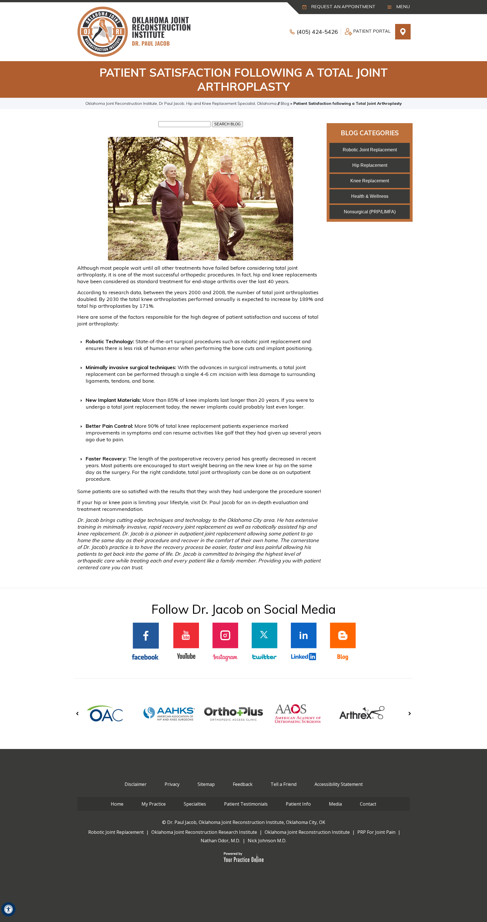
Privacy (172, 784)
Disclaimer (136, 784)
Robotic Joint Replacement (370, 149)
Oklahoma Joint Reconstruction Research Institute (204, 832)
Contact (368, 804)
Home (117, 804)
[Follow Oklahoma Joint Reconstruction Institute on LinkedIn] (304, 642)
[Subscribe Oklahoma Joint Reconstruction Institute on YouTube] (186, 642)
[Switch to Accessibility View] (8, 909)
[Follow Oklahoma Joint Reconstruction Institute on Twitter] (264, 642)
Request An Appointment (342, 6)
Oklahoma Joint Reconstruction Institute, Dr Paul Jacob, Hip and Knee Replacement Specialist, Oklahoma (180, 103)
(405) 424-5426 (317, 31)
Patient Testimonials (246, 804)
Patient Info (298, 804)
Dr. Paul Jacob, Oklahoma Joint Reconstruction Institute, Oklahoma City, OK (246, 822)
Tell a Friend (283, 784)
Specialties (195, 804)
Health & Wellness (369, 196)
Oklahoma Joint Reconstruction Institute (307, 832)
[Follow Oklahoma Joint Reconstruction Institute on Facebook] (145, 642)
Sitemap (206, 784)
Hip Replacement (369, 165)
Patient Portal (372, 31)
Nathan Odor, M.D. (220, 840)
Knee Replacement (369, 180)
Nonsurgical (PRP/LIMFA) (370, 211)
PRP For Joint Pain (376, 832)
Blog (285, 103)
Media (335, 804)
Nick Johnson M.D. (267, 840)
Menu (402, 6)
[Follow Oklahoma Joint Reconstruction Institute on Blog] (343, 642)
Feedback (243, 784)
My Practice (153, 804)
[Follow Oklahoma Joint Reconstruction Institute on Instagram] (225, 642)
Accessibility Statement (339, 784)
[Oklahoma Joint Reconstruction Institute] (134, 31)
